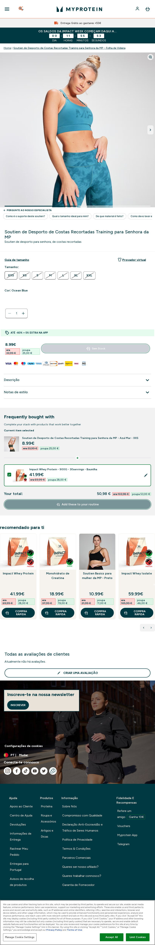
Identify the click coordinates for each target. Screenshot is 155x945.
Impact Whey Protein (18, 573)
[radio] (11, 275)
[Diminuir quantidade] (9, 313)
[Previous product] (143, 627)
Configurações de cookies (24, 746)
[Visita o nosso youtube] (35, 771)
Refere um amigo (130, 814)
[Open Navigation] (7, 9)
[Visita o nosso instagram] (7, 771)
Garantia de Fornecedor (78, 884)
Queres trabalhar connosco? (81, 875)
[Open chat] (53, 771)
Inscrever (18, 705)
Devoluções (18, 824)
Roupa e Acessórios (48, 818)
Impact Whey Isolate (137, 573)
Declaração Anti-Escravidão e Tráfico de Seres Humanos (82, 827)
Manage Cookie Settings (19, 937)
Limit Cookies (138, 937)
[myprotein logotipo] (79, 9)
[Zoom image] (150, 57)
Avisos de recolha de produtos (22, 881)
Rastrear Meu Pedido (19, 851)
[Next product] (151, 627)
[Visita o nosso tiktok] (25, 771)
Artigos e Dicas (47, 833)
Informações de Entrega (20, 836)
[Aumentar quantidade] (23, 313)
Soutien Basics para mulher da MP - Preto (97, 576)
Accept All (111, 937)
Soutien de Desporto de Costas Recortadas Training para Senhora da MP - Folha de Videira (69, 47)
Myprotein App (127, 835)
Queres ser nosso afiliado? (80, 866)
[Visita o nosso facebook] (16, 771)
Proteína (46, 806)
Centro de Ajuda (21, 815)
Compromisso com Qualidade (82, 815)
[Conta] (137, 9)
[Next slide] (154, 584)
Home (7, 47)
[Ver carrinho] (147, 9)
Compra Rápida (21, 613)
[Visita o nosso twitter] (44, 771)
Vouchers (123, 826)
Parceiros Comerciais (76, 857)
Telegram (123, 844)
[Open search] (21, 9)
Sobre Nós (69, 806)
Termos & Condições (76, 848)
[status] (16, 313)
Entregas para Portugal (19, 866)
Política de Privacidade (77, 839)
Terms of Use (74, 930)
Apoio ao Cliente (21, 806)
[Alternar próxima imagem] (150, 129)
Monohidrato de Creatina (58, 576)
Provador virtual (134, 259)
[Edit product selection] (146, 475)
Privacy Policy (54, 930)
